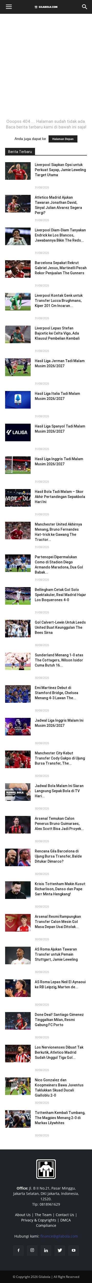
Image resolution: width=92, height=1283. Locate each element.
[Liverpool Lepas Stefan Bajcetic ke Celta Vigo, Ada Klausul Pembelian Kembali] (18, 334)
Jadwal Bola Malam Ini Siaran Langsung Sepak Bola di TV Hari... (59, 791)
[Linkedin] (46, 1250)
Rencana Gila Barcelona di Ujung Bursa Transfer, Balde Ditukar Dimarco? (58, 856)
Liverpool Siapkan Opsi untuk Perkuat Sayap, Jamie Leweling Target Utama (60, 170)
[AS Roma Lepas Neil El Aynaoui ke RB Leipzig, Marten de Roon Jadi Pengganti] (18, 988)
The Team (43, 1214)
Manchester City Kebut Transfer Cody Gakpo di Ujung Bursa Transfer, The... (60, 758)
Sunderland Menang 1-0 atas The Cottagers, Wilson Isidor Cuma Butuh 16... (59, 660)
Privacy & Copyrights (38, 1220)
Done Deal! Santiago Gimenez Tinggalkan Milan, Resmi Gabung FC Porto (59, 1020)
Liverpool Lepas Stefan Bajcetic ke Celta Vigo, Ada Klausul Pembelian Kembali (57, 333)
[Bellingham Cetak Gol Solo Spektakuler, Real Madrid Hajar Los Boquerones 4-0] (18, 596)
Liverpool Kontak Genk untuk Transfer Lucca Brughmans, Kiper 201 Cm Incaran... (59, 300)
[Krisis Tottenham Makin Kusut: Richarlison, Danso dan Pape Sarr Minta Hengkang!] (18, 890)
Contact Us (65, 1214)
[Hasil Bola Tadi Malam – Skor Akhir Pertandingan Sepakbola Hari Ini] (18, 498)
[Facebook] (18, 1250)
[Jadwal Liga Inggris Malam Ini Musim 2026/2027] (18, 726)
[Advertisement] (46, 66)
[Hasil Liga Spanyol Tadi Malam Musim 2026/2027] (18, 432)
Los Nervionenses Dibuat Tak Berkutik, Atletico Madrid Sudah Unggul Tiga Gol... (59, 1052)
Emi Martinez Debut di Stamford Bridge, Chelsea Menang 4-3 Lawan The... (56, 693)
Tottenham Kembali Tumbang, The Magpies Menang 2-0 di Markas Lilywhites (60, 1118)
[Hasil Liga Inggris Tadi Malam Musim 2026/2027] (18, 465)
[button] (85, 7)
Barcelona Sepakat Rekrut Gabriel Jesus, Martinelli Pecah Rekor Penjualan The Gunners (61, 268)
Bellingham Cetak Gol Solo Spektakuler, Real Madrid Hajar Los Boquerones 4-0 (60, 595)
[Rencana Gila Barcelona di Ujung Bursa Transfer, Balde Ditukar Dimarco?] (18, 857)
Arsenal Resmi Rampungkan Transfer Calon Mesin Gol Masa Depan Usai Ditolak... (58, 921)
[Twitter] (60, 1250)
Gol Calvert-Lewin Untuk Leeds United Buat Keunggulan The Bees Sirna (60, 627)
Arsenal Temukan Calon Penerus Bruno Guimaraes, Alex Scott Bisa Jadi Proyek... (59, 823)
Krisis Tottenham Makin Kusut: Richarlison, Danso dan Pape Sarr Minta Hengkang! (60, 889)
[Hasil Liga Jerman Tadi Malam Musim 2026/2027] (18, 367)
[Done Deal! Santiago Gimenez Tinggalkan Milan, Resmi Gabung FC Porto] (18, 1021)
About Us (23, 1214)
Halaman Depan (63, 138)
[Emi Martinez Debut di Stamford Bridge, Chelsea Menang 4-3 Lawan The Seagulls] (18, 694)
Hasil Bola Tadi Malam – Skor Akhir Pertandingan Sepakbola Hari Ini (60, 497)
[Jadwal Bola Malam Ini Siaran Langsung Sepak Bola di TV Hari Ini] (18, 792)
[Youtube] (73, 1250)
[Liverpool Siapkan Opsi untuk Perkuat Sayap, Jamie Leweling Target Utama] (18, 171)
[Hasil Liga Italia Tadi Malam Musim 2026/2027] (18, 400)
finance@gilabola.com (59, 1236)
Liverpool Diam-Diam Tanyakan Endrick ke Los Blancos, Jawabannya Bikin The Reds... (60, 235)
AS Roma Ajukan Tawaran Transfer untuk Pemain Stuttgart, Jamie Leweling (56, 954)
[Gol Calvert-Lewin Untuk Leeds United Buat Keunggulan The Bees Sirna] (18, 628)
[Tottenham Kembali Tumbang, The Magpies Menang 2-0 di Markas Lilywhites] (18, 1119)
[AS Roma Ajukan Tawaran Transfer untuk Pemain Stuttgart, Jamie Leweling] (18, 955)
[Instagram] (32, 1250)
